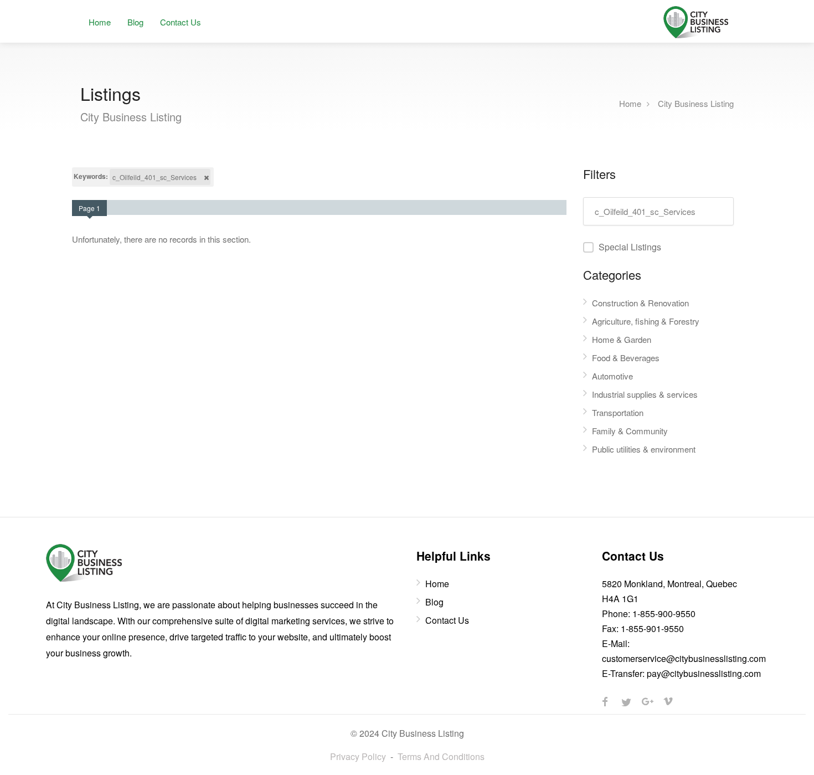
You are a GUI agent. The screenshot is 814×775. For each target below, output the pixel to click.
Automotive (612, 376)
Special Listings (630, 246)
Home (100, 22)
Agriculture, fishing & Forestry (645, 321)
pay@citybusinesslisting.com (704, 673)
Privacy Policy (358, 756)
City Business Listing (696, 103)
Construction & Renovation (640, 303)
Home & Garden (621, 339)
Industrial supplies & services (645, 394)
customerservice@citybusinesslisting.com (684, 658)
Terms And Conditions (441, 756)
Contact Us (180, 22)
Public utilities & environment (643, 449)
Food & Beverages (626, 357)
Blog (135, 22)
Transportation (617, 412)
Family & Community (630, 431)
